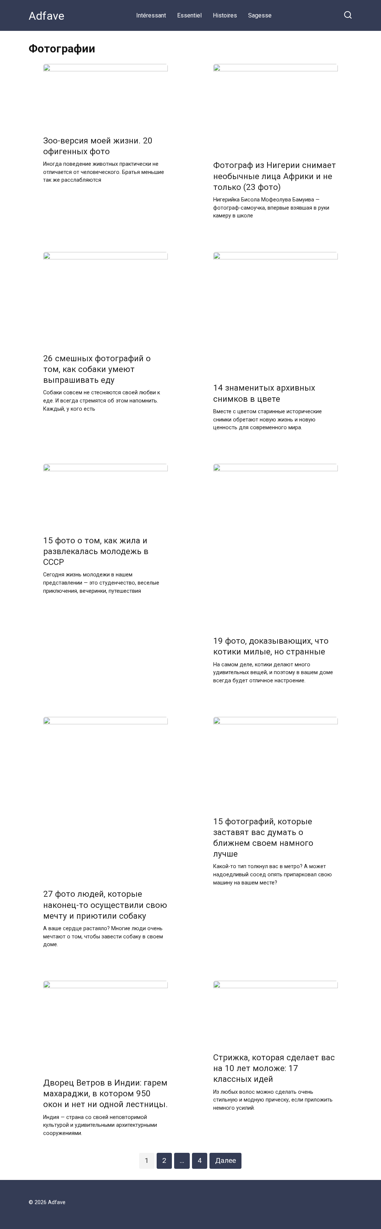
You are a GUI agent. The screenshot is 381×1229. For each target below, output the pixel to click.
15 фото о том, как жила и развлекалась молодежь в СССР (95, 551)
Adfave (46, 15)
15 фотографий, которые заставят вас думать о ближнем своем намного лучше (263, 837)
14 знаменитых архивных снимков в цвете (264, 393)
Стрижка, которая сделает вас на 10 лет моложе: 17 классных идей (274, 1068)
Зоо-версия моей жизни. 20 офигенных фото (98, 146)
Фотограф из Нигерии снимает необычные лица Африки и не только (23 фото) (274, 176)
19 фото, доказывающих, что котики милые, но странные (271, 646)
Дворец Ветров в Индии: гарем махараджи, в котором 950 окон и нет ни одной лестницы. (105, 1093)
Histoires (225, 15)
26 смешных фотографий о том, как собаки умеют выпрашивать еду (97, 369)
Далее (225, 1160)
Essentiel (189, 15)
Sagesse (260, 15)
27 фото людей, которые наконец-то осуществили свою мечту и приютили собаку (105, 905)
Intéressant (151, 15)
